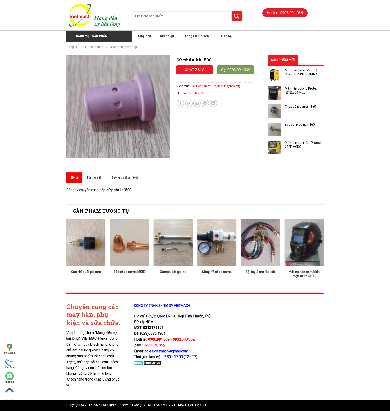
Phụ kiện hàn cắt (94, 47)
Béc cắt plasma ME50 (130, 272)
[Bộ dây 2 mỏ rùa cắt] (260, 242)
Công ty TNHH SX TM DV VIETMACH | (161, 405)
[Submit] (237, 16)
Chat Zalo (9, 367)
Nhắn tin (9, 382)
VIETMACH (198, 405)
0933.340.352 (154, 345)
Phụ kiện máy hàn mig (123, 47)
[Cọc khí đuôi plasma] (86, 242)
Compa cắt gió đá (173, 272)
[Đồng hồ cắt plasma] (217, 242)
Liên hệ (226, 36)
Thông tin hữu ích (196, 36)
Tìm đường (9, 353)
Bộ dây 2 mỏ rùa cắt (260, 272)
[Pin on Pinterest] (205, 103)
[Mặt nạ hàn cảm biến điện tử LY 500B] (304, 242)
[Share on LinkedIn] (213, 103)
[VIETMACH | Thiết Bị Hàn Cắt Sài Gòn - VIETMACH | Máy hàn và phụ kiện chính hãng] (95, 15)
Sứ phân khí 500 (193, 93)
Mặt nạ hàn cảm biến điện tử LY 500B (304, 274)
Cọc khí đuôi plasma (86, 272)
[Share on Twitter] (189, 103)
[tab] (74, 177)
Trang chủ (143, 36)
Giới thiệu (167, 36)
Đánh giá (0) (94, 177)
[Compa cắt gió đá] (173, 242)
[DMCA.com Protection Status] (147, 363)
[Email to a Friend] (197, 103)
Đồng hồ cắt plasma (217, 272)
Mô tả (74, 177)
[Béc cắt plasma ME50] (129, 242)
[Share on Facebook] (180, 103)
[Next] (323, 252)
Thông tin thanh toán (125, 177)
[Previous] (66, 252)
